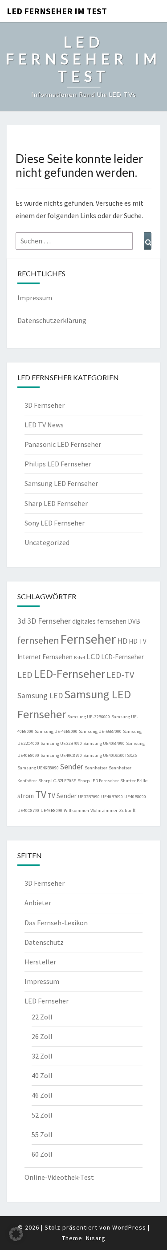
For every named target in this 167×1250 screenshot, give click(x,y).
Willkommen (76, 810)
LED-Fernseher (69, 673)
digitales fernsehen (99, 621)
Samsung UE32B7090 (61, 743)
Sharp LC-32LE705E (57, 781)
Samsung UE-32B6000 (88, 717)
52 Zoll (42, 1115)
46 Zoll (42, 1095)
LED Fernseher (46, 1000)
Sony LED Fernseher (54, 522)
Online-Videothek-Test (59, 1177)
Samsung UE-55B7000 (100, 731)
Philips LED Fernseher (57, 463)
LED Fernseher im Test (57, 10)
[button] (16, 1234)
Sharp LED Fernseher (56, 503)
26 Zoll (42, 1036)
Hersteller (40, 961)
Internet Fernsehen (45, 657)
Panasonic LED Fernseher (62, 444)
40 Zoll (42, 1075)
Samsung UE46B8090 (38, 768)
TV (40, 794)
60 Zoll (42, 1154)
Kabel (79, 658)
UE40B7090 (112, 797)
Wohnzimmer (104, 810)
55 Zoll (42, 1134)
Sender (71, 767)
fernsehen (38, 640)
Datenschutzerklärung (51, 320)
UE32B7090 (89, 797)
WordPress (129, 1227)
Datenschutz (44, 942)
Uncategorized (46, 542)
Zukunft (127, 810)
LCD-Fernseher (122, 657)
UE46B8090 (51, 810)
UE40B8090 (135, 797)
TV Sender (62, 796)
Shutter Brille (133, 781)
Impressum (34, 297)
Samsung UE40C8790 (61, 755)
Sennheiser (96, 768)
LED (25, 674)
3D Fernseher (44, 405)
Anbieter (37, 902)
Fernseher (88, 639)
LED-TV (120, 674)
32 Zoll (42, 1055)
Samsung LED (40, 696)
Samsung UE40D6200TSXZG (110, 755)
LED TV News (44, 424)
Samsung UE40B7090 (104, 743)
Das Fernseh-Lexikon (56, 922)
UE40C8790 (28, 810)
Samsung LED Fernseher (61, 483)
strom (25, 796)
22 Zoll (42, 1016)
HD (122, 641)
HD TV (138, 641)
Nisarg (96, 1238)
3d (21, 621)
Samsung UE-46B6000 (56, 731)
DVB (134, 621)
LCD (93, 656)
